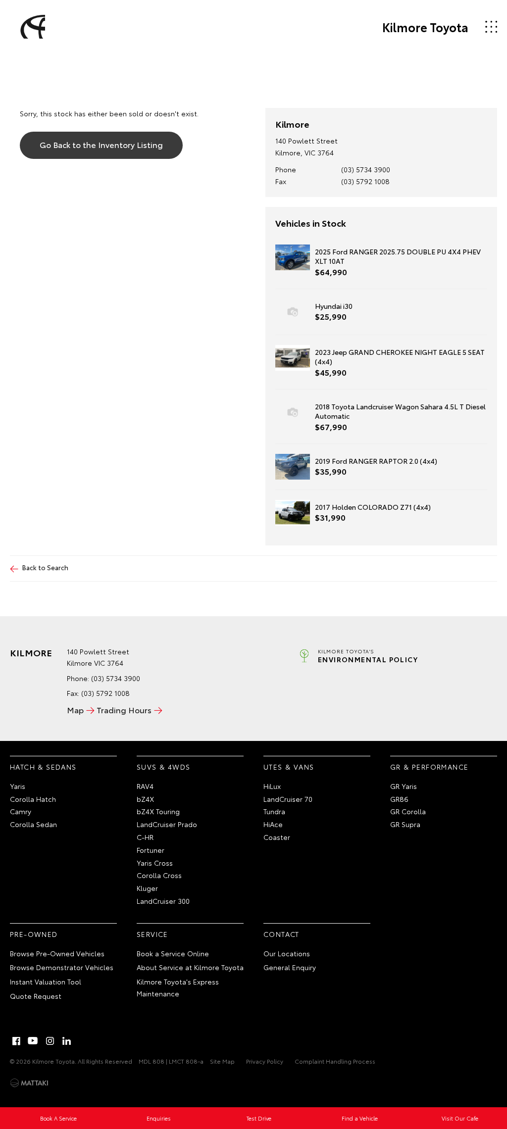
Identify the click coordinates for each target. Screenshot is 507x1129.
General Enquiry (289, 967)
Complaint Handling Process (335, 1061)
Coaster (276, 837)
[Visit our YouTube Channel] (33, 1040)
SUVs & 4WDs (163, 767)
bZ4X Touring (158, 811)
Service (152, 934)
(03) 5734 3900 (365, 169)
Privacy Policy (264, 1061)
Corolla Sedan (33, 824)
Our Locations (286, 953)
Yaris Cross (155, 863)
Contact (281, 934)
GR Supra (405, 824)
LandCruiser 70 (287, 799)
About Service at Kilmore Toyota (190, 967)
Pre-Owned (34, 934)
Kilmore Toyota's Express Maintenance (178, 987)
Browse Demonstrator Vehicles (61, 967)
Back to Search (45, 567)
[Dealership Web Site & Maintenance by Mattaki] (29, 1083)
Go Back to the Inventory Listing (101, 144)
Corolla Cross (159, 875)
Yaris (17, 786)
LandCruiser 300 (163, 901)
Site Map (222, 1061)
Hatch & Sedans (43, 767)
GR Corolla (408, 811)
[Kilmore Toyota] (31, 27)
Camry (20, 811)
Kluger (147, 888)
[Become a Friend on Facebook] (16, 1040)
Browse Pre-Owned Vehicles (57, 953)
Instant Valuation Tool (45, 981)
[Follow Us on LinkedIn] (66, 1040)
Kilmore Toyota (425, 27)
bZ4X (145, 799)
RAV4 (145, 786)
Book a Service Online (173, 953)
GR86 (399, 799)
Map (75, 709)
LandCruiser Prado (167, 824)
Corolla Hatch (33, 799)
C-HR (145, 837)
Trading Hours (124, 709)
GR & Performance (429, 767)
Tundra (274, 811)
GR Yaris (403, 786)
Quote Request (35, 996)
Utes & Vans (288, 767)
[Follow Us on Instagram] (50, 1040)
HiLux (272, 786)
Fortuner (150, 850)
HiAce (273, 824)
